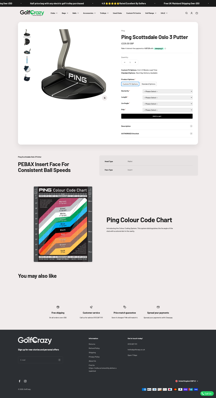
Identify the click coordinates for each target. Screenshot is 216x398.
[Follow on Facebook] (19, 381)
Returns (92, 344)
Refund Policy (94, 348)
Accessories (88, 13)
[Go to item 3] (27, 51)
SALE (163, 13)
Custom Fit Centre (133, 13)
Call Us (208, 393)
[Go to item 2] (27, 42)
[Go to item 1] (27, 33)
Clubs (53, 13)
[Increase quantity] (135, 62)
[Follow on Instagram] (25, 381)
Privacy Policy (94, 357)
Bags (64, 13)
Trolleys (103, 13)
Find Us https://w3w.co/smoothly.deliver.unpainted (103, 368)
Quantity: (125, 57)
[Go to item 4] (27, 60)
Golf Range (149, 13)
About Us (92, 361)
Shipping (92, 352)
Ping (123, 31)
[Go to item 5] (27, 69)
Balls (74, 13)
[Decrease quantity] (124, 62)
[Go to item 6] (27, 78)
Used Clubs (117, 13)
